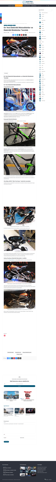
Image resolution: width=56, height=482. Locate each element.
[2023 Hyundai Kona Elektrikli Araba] (33, 468)
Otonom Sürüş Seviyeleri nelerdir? (42, 472)
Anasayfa (5, 23)
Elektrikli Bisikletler (18, 5)
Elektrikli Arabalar (11, 5)
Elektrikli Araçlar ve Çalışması (30, 414)
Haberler (8, 23)
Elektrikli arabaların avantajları (41, 468)
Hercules (40, 43)
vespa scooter (19, 354)
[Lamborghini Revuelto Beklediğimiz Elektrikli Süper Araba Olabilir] (28, 474)
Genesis (40, 40)
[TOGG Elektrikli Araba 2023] (22, 471)
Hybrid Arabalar (33, 5)
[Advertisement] (19, 14)
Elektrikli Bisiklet (10, 25)
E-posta (5, 437)
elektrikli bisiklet (11, 352)
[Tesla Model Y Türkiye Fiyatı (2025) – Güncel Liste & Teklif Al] (8, 410)
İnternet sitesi (22, 437)
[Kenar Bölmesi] (48, 6)
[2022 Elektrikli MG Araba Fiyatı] (22, 474)
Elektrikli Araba (6, 32)
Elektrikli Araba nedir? (40, 471)
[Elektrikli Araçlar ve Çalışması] (30, 410)
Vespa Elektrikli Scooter (27, 352)
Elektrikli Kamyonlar (26, 5)
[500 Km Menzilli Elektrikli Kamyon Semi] (33, 471)
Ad (4, 434)
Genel (14, 25)
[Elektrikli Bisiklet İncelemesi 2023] (19, 410)
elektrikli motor (18, 352)
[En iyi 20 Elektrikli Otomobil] (28, 471)
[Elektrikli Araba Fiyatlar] (28, 2)
